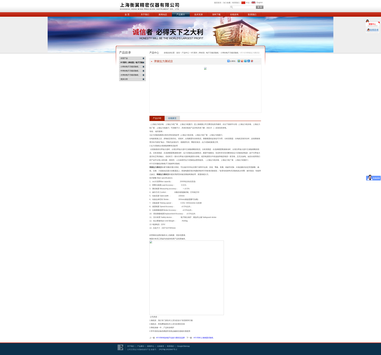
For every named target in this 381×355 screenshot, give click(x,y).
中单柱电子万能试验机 (129, 71)
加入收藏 (226, 3)
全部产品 (124, 58)
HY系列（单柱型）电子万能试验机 (205, 53)
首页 (178, 53)
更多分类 (124, 79)
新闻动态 (163, 14)
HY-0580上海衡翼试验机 (203, 338)
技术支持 (198, 14)
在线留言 (172, 118)
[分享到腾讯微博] (245, 61)
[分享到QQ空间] (238, 61)
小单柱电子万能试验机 (129, 67)
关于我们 (145, 14)
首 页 (127, 14)
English (260, 2)
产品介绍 (157, 118)
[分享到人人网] (248, 61)
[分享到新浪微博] (242, 61)
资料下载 (216, 14)
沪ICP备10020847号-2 (168, 349)
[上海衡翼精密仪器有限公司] (161, 6)
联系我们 (235, 3)
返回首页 (217, 3)
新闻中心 (150, 346)
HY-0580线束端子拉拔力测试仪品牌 (170, 338)
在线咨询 (234, 14)
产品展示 (181, 14)
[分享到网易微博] (251, 61)
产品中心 (185, 53)
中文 (248, 3)
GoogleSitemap (183, 346)
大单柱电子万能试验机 (129, 75)
